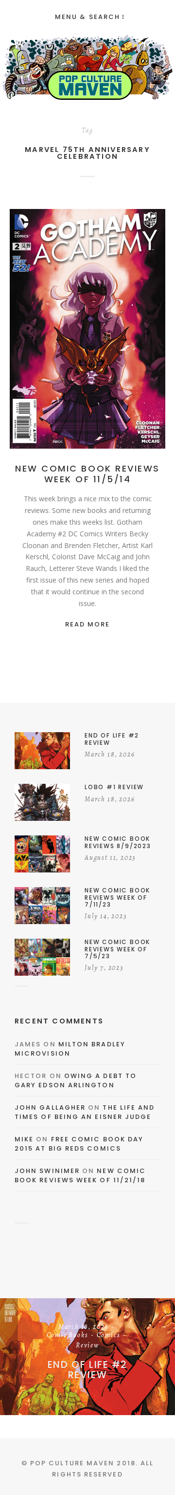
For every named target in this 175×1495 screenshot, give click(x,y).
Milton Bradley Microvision (70, 1049)
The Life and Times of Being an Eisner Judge (85, 1112)
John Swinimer (47, 1170)
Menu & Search (87, 16)
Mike (24, 1139)
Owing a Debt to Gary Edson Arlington (76, 1080)
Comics (105, 331)
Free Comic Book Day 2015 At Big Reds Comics (79, 1144)
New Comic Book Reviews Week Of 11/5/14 (87, 473)
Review (136, 331)
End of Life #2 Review (87, 1370)
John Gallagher (50, 1107)
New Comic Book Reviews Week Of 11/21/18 (80, 1175)
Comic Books (67, 1336)
